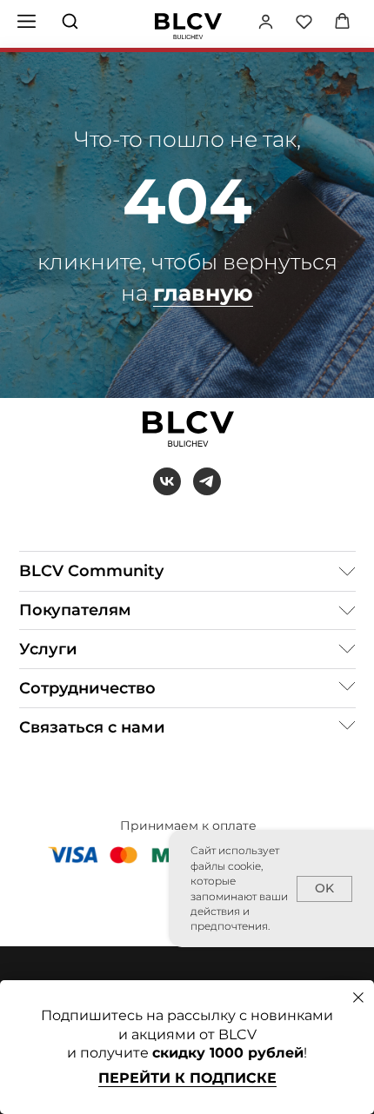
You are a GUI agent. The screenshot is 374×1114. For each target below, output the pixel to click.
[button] (265, 21)
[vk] (167, 481)
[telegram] (207, 481)
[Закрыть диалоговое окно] (358, 997)
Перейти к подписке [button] (187, 1078)
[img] (188, 26)
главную (203, 293)
